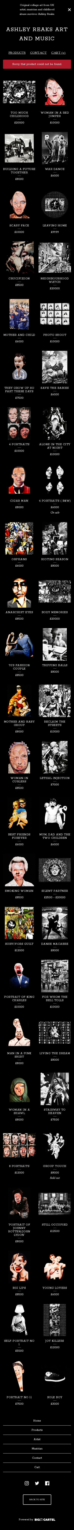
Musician (37, 1448)
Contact (38, 53)
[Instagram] (27, 1483)
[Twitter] (37, 1483)
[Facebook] (47, 1483)
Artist (37, 1439)
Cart (37, 1467)
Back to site (37, 1499)
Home (37, 1420)
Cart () (58, 53)
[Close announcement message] (69, 10)
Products (17, 53)
